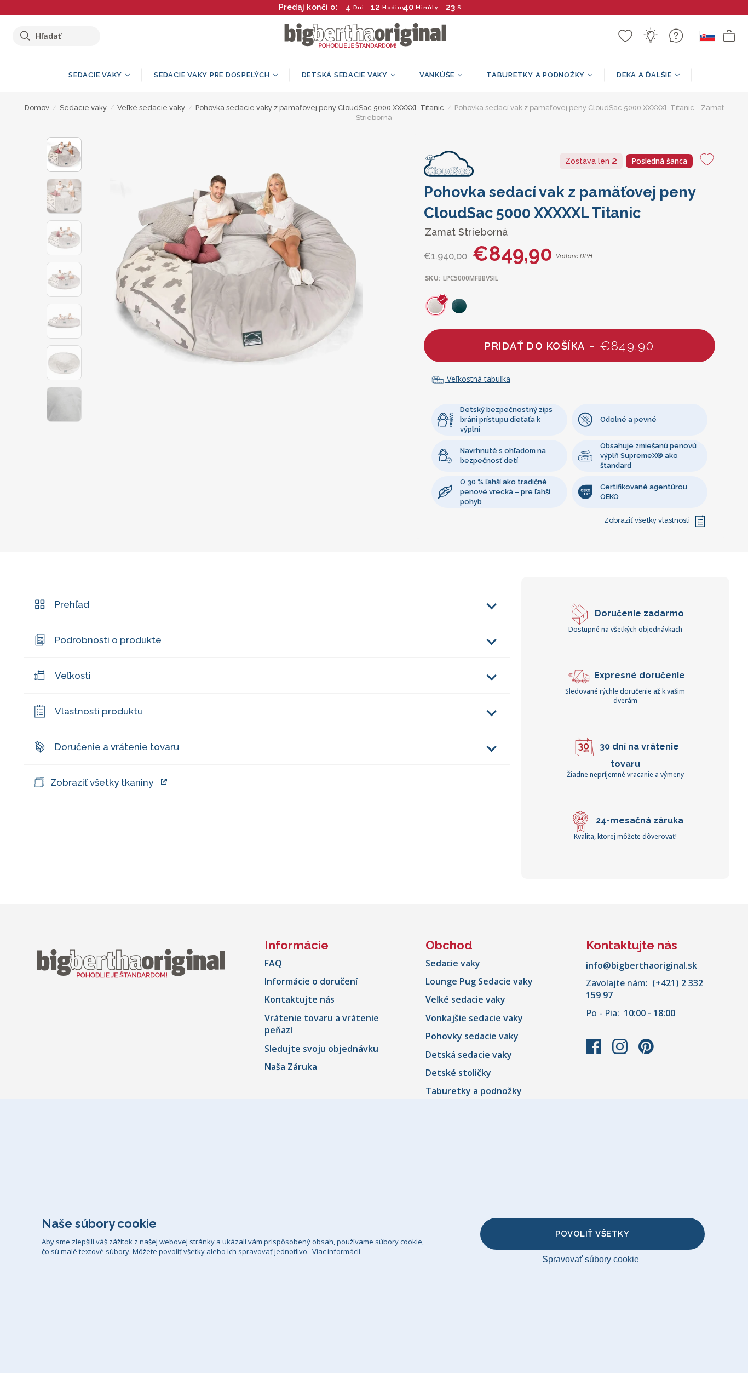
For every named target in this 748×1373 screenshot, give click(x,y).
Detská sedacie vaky (468, 1055)
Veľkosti (73, 675)
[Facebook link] (594, 1052)
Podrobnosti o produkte (108, 639)
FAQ (273, 963)
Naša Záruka (290, 1067)
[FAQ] (676, 35)
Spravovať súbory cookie (590, 1259)
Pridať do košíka (569, 345)
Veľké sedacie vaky (465, 999)
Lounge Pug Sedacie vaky (479, 981)
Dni (358, 7)
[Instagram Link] (621, 1052)
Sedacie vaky (452, 963)
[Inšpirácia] (650, 35)
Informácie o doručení (311, 981)
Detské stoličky (458, 1073)
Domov (37, 108)
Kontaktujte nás (299, 999)
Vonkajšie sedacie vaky (474, 1018)
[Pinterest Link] (646, 1052)
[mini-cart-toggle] (729, 36)
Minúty (427, 7)
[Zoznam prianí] (625, 35)
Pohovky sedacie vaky (472, 1036)
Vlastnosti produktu (99, 711)
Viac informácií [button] (336, 1251)
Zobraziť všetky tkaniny (101, 782)
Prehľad (72, 604)
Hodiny (393, 7)
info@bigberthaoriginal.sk (641, 965)
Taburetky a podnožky (473, 1091)
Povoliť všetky (592, 1234)
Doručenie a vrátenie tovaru (117, 746)
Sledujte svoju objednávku (321, 1049)
